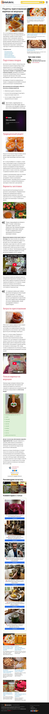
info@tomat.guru (23, 708)
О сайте (32, 706)
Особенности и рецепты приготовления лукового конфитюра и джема (15, 489)
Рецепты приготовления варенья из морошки (20, 6)
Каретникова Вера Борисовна (39, 61)
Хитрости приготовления (9, 55)
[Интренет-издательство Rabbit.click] (10, 710)
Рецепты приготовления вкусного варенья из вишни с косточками (22, 489)
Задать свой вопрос (35, 62)
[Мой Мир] (16, 470)
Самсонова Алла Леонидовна (15, 467)
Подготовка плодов (8, 51)
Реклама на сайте (34, 709)
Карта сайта (33, 707)
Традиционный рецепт (8, 52)
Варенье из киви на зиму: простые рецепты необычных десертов (7, 489)
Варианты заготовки (8, 54)
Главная (3, 6)
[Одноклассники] (14, 470)
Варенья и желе (9, 6)
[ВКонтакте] (13, 470)
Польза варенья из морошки (10, 57)
